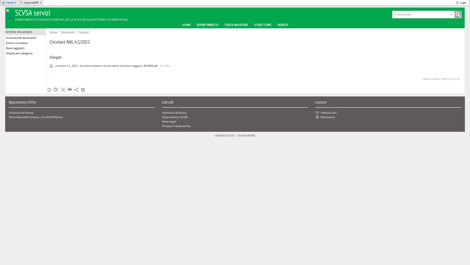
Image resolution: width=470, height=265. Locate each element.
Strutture (262, 25)
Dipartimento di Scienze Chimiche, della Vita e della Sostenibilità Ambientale (71, 19)
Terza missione (236, 25)
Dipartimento (207, 25)
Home (186, 25)
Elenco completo (17, 43)
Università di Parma (174, 112)
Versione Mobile (246, 135)
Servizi (282, 25)
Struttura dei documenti (21, 38)
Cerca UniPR (31, 2)
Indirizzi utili (329, 112)
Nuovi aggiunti (15, 48)
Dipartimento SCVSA (175, 117)
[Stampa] (70, 89)
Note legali (169, 121)
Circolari (84, 32)
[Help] (83, 89)
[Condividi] (76, 89)
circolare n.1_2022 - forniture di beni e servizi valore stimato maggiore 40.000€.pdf (106, 66)
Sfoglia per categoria (19, 53)
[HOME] (49, 89)
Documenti (68, 32)
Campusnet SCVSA (224, 135)
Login (463, 2)
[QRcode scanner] (63, 89)
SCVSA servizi (32, 13)
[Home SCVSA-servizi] (10, 18)
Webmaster (328, 117)
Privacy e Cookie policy (176, 126)
